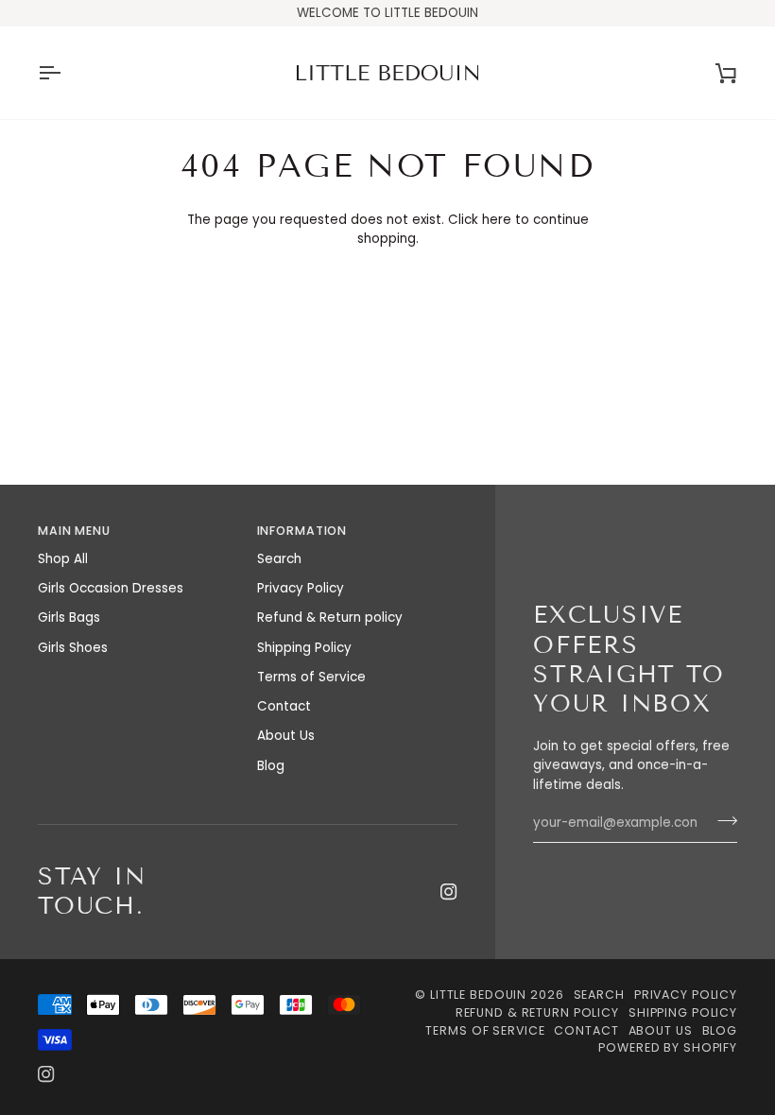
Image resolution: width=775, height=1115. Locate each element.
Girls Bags (69, 617)
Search (279, 559)
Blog (270, 766)
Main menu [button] (74, 531)
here (496, 220)
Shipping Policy (304, 648)
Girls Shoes (73, 648)
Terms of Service (311, 677)
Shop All (63, 559)
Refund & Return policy (330, 617)
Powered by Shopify (667, 1047)
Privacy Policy (300, 588)
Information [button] (302, 531)
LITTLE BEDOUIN (478, 994)
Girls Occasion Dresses (110, 588)
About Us (286, 736)
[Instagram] (448, 892)
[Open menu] (66, 72)
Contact (284, 706)
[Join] (721, 821)
